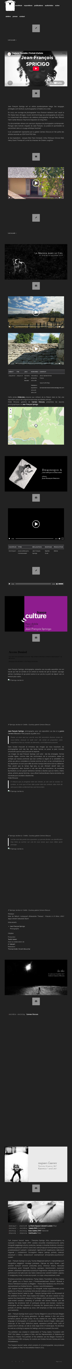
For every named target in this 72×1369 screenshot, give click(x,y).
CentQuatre (32, 1233)
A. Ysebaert (11, 944)
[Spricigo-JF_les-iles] (36, 1001)
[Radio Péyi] (36, 157)
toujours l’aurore (36, 1195)
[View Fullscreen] (10, 416)
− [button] (10, 412)
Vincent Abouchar (24, 949)
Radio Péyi (36, 164)
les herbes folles (36, 577)
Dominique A (36, 505)
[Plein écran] (62, 198)
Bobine (56, 551)
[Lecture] (9, 198)
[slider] (34, 197)
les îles (36, 1008)
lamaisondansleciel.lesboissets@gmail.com (52, 387)
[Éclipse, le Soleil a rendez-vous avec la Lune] (36, 218)
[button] (36, 183)
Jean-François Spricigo (17, 926)
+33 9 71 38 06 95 (45, 383)
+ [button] (10, 409)
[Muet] (59, 198)
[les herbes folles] (36, 571)
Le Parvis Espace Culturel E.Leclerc (40, 1226)
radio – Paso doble (36, 645)
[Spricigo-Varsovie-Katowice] (36, 1188)
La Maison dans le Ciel (36, 293)
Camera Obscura (38, 402)
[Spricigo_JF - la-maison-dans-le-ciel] (36, 286)
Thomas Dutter (13, 949)
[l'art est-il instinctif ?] (36, 93)
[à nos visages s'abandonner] (36, 28)
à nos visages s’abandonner (36, 35)
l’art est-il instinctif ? (36, 100)
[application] (36, 183)
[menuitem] (9, 5)
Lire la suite (11, 40)
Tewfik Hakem (12, 939)
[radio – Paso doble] (36, 638)
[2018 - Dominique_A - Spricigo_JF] (36, 498)
